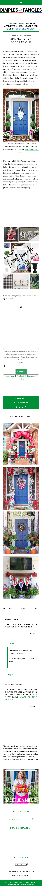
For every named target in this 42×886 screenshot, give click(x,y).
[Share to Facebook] (16, 407)
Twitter (21, 379)
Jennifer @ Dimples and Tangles (21, 652)
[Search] (32, 819)
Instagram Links (21, 876)
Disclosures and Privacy (21, 871)
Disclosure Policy (23, 29)
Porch (16, 402)
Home (23, 608)
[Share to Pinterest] (25, 407)
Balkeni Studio (26, 884)
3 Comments (21, 398)
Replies (12, 643)
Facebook (21, 376)
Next (36, 608)
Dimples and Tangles (28, 882)
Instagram (9, 376)
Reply (32, 634)
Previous (7, 608)
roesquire (10, 619)
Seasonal (24, 402)
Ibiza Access (11, 685)
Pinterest (31, 376)
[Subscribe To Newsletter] (22, 407)
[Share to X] (19, 407)
